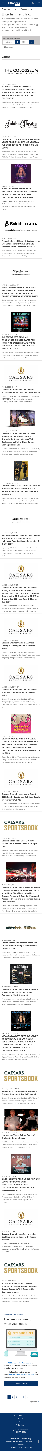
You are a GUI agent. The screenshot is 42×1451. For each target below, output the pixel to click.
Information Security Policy (14, 1441)
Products (20, 1419)
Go (31, 42)
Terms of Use (14, 1439)
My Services (20, 1425)
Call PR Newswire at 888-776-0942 (21, 1431)
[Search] (39, 3)
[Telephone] (33, 3)
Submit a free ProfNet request (21, 1374)
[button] (17, 42)
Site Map (29, 1441)
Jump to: (11, 38)
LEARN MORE (21, 1383)
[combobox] (24, 42)
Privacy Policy (26, 1439)
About (21, 1422)
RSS (35, 1441)
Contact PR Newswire (20, 1416)
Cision (25, 1447)
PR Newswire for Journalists (19, 1362)
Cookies (21, 1444)
